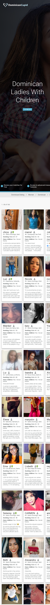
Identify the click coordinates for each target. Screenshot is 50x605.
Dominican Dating (17, 195)
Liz (4, 372)
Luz (5, 279)
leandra (29, 372)
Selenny (7, 513)
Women (31, 195)
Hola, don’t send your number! (12, 290)
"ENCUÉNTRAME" (8, 384)
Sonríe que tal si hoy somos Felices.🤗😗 (12, 571)
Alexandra (30, 560)
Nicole (28, 279)
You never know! (30, 243)
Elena (6, 419)
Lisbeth (29, 466)
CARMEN (30, 513)
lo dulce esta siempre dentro (11, 243)
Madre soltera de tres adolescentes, (34, 384)
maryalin (29, 419)
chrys (6, 232)
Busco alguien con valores (33, 477)
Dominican (42, 195)
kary (27, 325)
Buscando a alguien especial (33, 524)
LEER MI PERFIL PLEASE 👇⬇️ (12, 477)
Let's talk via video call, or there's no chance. (34, 430)
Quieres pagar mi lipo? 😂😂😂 (12, 524)
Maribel (7, 325)
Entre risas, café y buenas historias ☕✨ (12, 430)
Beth (5, 560)
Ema (5, 466)
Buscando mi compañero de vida (34, 337)
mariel (28, 232)
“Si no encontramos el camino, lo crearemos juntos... (34, 290)
